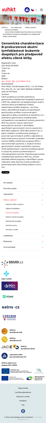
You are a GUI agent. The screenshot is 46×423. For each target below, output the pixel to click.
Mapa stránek (23, 388)
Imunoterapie (9, 247)
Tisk (23, 405)
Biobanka (7, 241)
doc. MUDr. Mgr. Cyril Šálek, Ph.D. (16, 81)
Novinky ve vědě (12, 229)
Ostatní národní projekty (15, 217)
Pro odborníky (16, 27)
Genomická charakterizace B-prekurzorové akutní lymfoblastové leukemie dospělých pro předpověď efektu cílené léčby (22, 34)
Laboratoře (8, 194)
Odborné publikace (13, 208)
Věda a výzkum (30, 27)
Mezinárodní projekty (13, 221)
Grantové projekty (11, 30)
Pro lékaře (8, 183)
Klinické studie (10, 188)
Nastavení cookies (23, 396)
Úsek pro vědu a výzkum (15, 204)
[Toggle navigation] (41, 9)
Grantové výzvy (11, 225)
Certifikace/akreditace (23, 392)
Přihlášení (23, 401)
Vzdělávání (8, 236)
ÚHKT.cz (4, 27)
